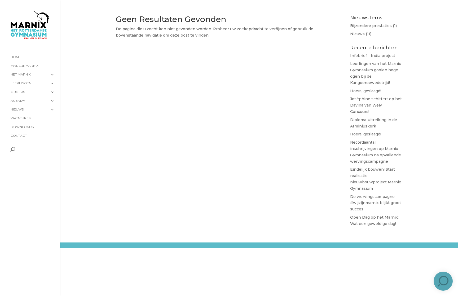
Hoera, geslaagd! (365, 91)
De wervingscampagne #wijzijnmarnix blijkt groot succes (375, 203)
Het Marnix (21, 74)
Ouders (18, 92)
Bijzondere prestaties (371, 25)
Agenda (18, 101)
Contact (19, 136)
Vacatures (20, 118)
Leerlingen (21, 83)
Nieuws (17, 109)
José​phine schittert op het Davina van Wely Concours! (376, 105)
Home (16, 57)
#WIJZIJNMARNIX (24, 66)
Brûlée (113, 249)
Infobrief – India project (372, 55)
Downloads (22, 127)
